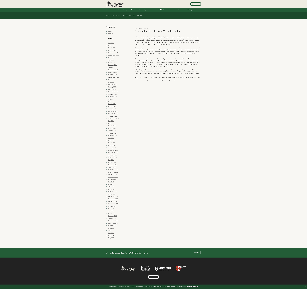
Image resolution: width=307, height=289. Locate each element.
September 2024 (113, 77)
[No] (305, 287)
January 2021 (112, 148)
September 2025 (113, 55)
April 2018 (111, 211)
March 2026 (112, 48)
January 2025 (112, 67)
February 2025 (112, 65)
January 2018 (112, 218)
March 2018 (111, 213)
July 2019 (111, 182)
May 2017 (111, 228)
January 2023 (112, 108)
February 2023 (112, 106)
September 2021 (113, 135)
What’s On (133, 9)
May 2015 (111, 238)
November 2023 (113, 92)
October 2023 (112, 94)
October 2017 (112, 225)
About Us (117, 9)
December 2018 (113, 196)
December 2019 (113, 169)
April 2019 (111, 186)
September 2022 (113, 118)
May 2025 (111, 57)
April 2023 (111, 101)
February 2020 (112, 165)
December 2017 (113, 221)
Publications (162, 9)
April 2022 (111, 123)
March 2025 (112, 62)
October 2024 (112, 74)
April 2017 (111, 230)
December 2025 (113, 53)
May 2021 (111, 138)
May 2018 (111, 208)
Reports (110, 33)
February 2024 (112, 84)
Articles (153, 9)
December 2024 (113, 70)
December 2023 (113, 89)
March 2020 (112, 162)
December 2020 (113, 150)
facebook (196, 4)
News (110, 31)
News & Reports (143, 9)
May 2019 (111, 184)
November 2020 (113, 152)
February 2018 (112, 216)
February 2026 (112, 50)
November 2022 (113, 113)
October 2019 (112, 174)
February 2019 (112, 191)
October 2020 (112, 155)
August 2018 (112, 206)
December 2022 (113, 111)
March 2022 (112, 126)
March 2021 (111, 143)
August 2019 (112, 179)
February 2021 (112, 145)
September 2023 (113, 96)
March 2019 (111, 189)
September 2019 (113, 177)
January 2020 (112, 167)
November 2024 (113, 72)
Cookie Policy (194, 286)
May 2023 (111, 99)
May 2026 (111, 43)
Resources (172, 9)
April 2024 (111, 82)
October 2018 (112, 201)
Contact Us (196, 252)
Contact (180, 9)
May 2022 (111, 121)
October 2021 (112, 133)
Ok (188, 286)
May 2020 (111, 160)
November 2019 (113, 172)
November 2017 (113, 223)
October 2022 (112, 116)
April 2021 (111, 140)
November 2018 (113, 199)
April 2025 (111, 60)
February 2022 (112, 128)
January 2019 (112, 194)
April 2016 (111, 235)
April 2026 (111, 45)
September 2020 (113, 157)
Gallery (125, 9)
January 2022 (112, 130)
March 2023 (112, 104)
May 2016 (111, 233)
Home (109, 9)
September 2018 (113, 203)
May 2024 (111, 79)
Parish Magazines (190, 9)
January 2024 (112, 87)
